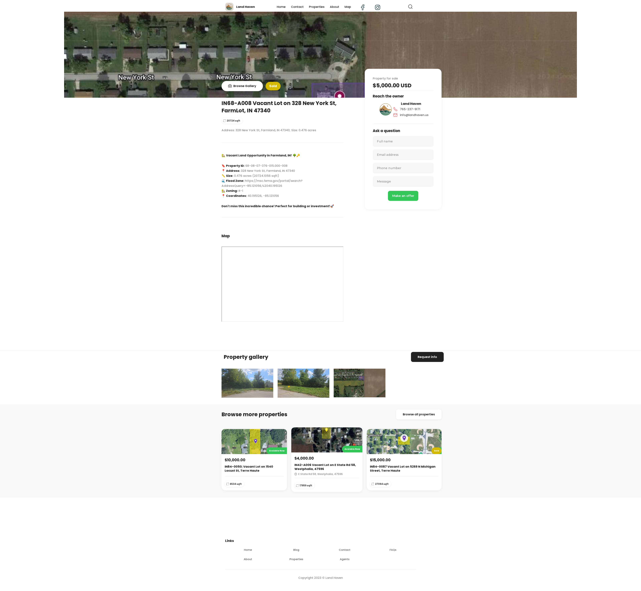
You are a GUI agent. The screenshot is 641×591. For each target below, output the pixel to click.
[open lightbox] (247, 383)
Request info (427, 357)
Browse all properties (419, 414)
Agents (345, 559)
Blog (296, 550)
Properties (317, 7)
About (334, 7)
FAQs (393, 550)
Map (348, 7)
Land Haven (411, 104)
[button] (410, 7)
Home (281, 7)
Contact (297, 7)
